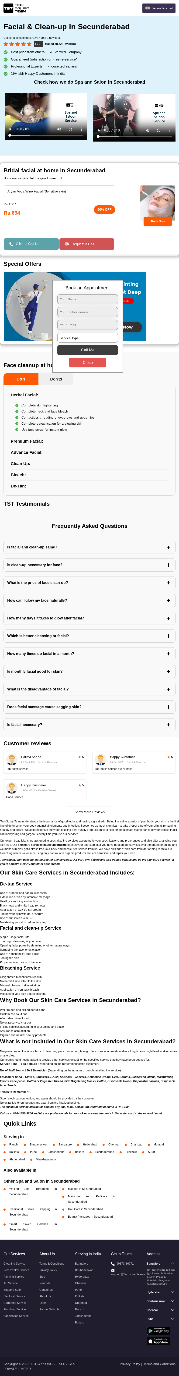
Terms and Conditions (159, 1364)
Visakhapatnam (46, 1159)
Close (88, 362)
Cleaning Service (14, 1263)
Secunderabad (104, 1152)
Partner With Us (49, 1309)
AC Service (10, 1283)
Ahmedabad (17, 1159)
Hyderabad (90, 1144)
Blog (42, 1276)
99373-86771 (125, 1263)
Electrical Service (14, 1296)
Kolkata (14, 1152)
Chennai (113, 1144)
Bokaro (79, 1152)
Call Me (87, 350)
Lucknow (131, 1152)
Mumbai (159, 1144)
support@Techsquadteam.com (130, 1274)
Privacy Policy (48, 1270)
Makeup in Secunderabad (84, 1189)
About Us (45, 1296)
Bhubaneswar (38, 1144)
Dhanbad (136, 1144)
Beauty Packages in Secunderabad (90, 1216)
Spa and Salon (12, 1289)
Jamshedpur (56, 1152)
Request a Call (83, 244)
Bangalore (65, 1144)
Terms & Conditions (51, 1263)
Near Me (44, 1283)
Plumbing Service (14, 1309)
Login (43, 1303)
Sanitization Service (16, 1316)
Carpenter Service (15, 1303)
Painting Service (13, 1276)
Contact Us (46, 1289)
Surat (151, 1152)
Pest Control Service (16, 1270)
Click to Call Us (27, 244)
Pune (33, 1152)
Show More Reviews (90, 812)
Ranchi (13, 1144)
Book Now (158, 221)
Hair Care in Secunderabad (85, 1209)
